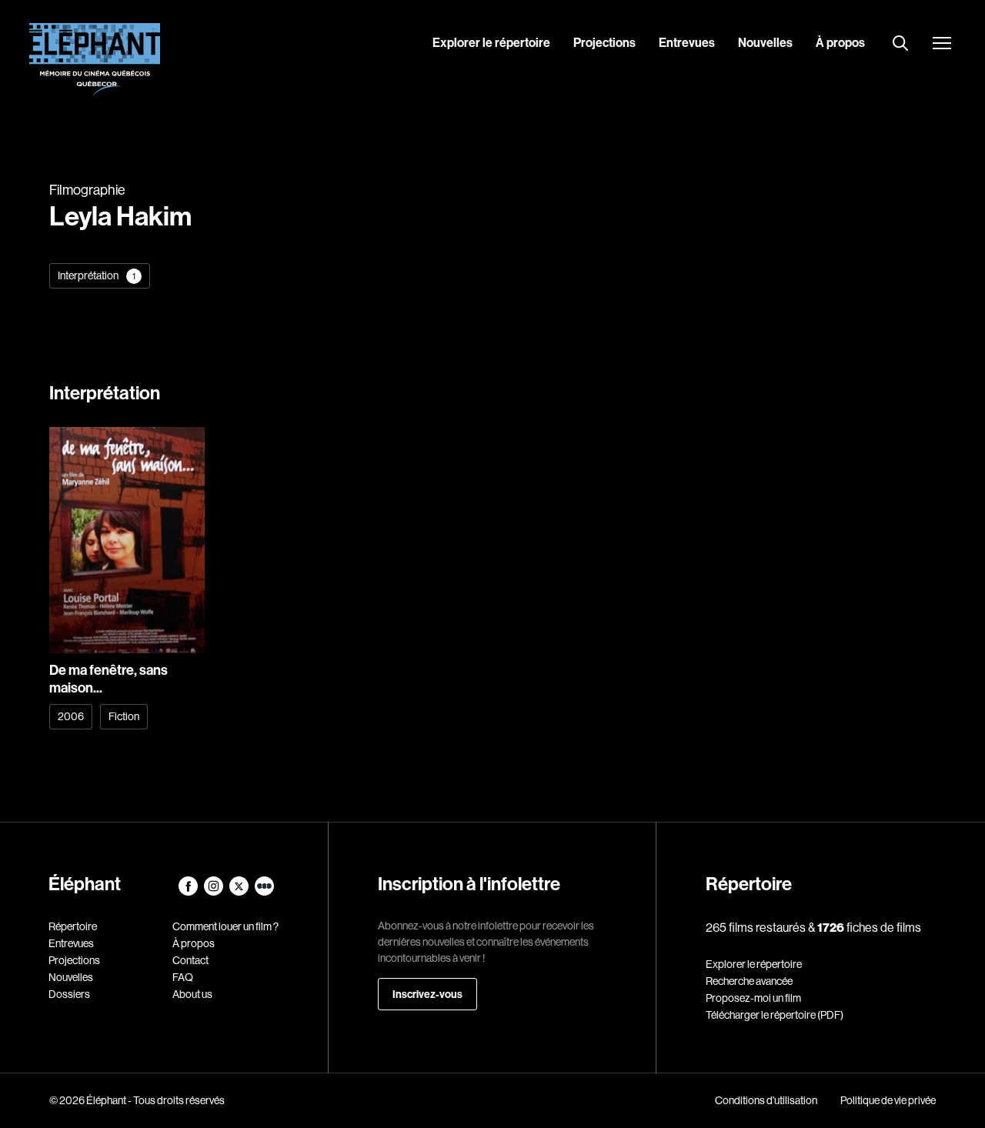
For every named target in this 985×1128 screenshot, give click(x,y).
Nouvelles (765, 42)
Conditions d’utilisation (766, 1100)
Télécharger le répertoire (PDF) (774, 1015)
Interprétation (96, 275)
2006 (71, 716)
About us (192, 994)
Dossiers (69, 994)
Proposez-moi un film (753, 998)
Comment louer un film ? (225, 926)
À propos (840, 42)
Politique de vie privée (888, 1100)
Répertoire (72, 926)
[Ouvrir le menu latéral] (942, 44)
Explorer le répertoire (491, 42)
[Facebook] (189, 892)
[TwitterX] (239, 892)
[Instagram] (214, 892)
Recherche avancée (749, 981)
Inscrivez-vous (427, 994)
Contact (190, 960)
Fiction (124, 716)
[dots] (264, 892)
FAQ (182, 977)
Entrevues (687, 42)
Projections (604, 42)
